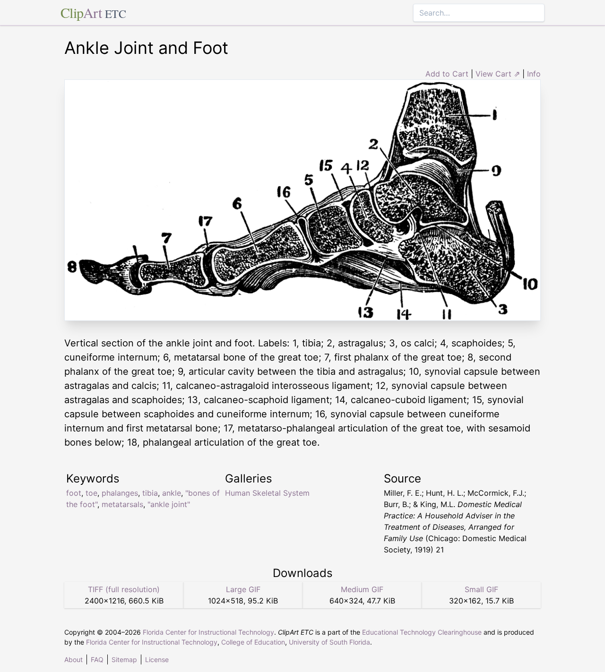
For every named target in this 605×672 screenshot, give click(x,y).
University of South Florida (329, 642)
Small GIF (481, 589)
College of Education (253, 642)
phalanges (120, 493)
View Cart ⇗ (497, 73)
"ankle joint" (168, 504)
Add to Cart (446, 73)
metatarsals (122, 504)
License (157, 659)
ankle (171, 493)
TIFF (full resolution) (124, 589)
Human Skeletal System (267, 493)
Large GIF (243, 589)
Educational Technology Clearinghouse (422, 632)
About (73, 659)
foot (73, 493)
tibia (150, 493)
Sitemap (124, 659)
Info (534, 73)
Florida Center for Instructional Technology (208, 632)
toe (91, 493)
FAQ (97, 659)
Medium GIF (362, 589)
